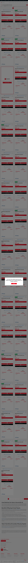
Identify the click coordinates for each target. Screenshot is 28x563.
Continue (14, 283)
